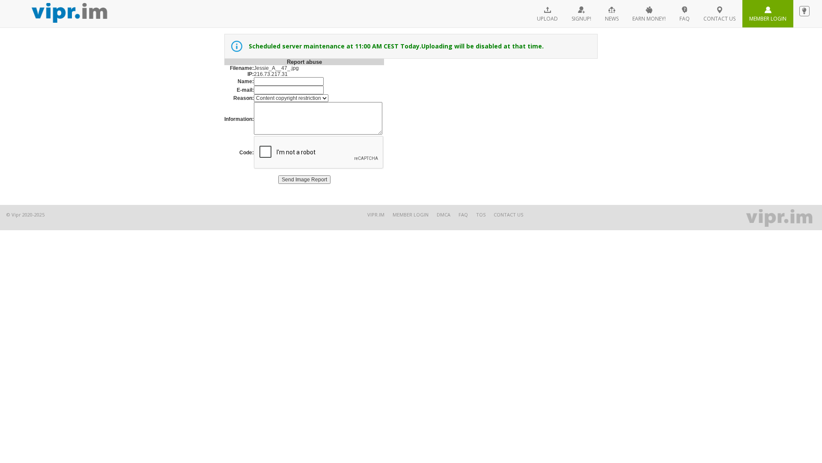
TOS (480, 214)
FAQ (684, 18)
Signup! (581, 18)
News (612, 18)
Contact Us (508, 214)
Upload (547, 18)
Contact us (719, 18)
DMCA (443, 214)
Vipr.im (375, 214)
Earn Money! (649, 18)
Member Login (767, 18)
